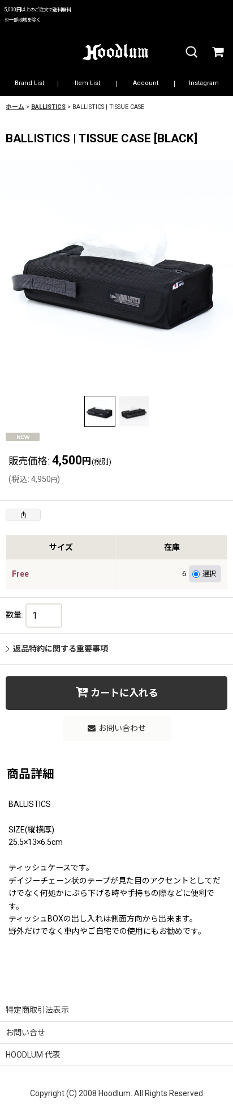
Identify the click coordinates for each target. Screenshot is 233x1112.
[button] (191, 52)
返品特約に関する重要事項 (60, 648)
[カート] (217, 52)
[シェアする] (23, 515)
